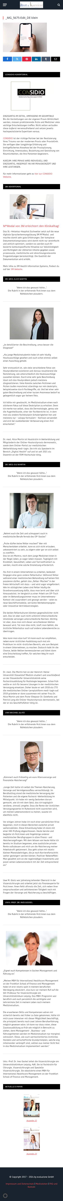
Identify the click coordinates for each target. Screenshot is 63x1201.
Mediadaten (42, 1184)
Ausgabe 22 (31, 1120)
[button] (5, 1195)
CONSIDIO (8, 138)
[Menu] (5, 4)
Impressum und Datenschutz (20, 1184)
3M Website (16, 269)
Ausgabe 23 (31, 1154)
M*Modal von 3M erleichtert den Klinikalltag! (31, 226)
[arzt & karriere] (31, 5)
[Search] (58, 4)
